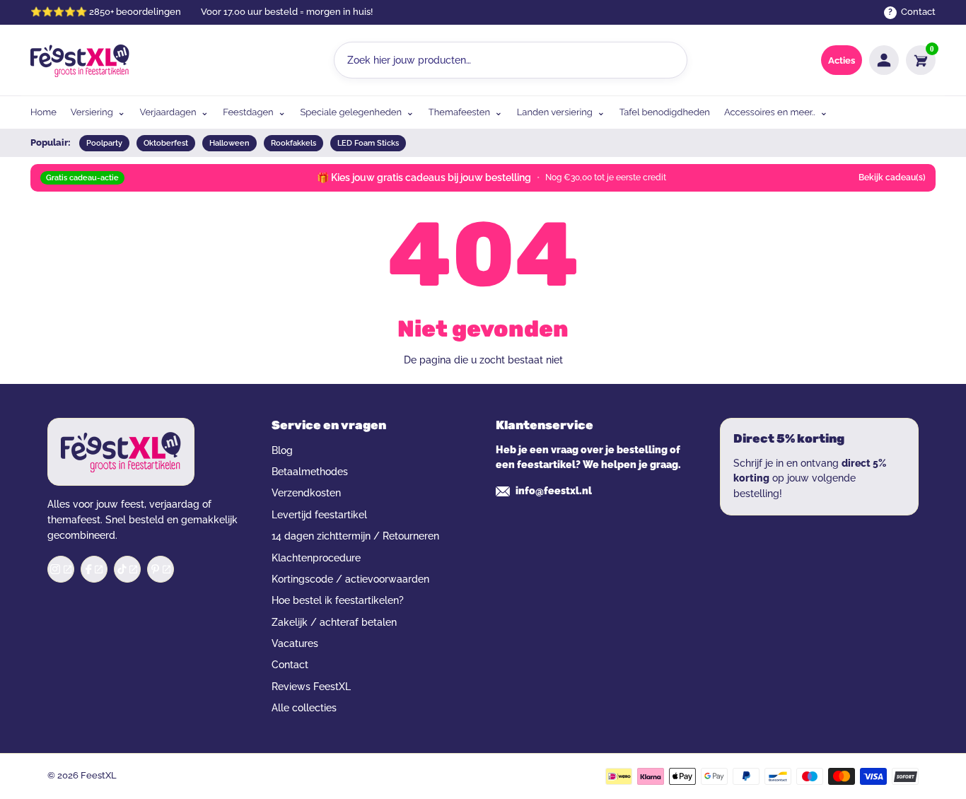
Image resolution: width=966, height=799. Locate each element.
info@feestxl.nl (554, 490)
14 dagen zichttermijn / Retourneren (355, 536)
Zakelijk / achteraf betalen (334, 622)
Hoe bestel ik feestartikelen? (338, 600)
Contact (290, 664)
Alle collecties (304, 707)
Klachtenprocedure (316, 558)
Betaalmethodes (310, 471)
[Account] (884, 60)
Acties (841, 60)
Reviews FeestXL (311, 686)
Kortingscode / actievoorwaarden (350, 579)
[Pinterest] (160, 569)
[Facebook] (94, 569)
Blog (282, 450)
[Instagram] (60, 569)
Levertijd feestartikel (319, 514)
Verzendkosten (306, 492)
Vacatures (295, 643)
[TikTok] (127, 569)
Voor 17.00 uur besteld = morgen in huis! (287, 11)
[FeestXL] (79, 60)
